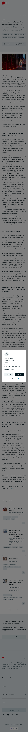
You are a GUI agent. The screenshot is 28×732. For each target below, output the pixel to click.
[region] (14, 366)
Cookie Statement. (10, 369)
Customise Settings (14, 379)
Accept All (19, 374)
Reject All (9, 374)
